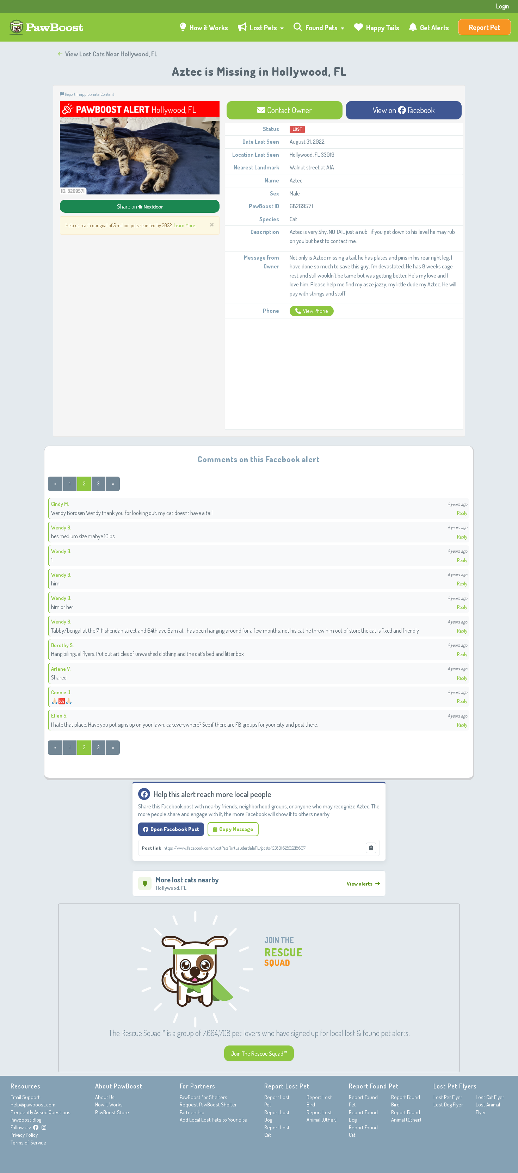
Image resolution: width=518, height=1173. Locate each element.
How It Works (109, 1104)
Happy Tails (382, 27)
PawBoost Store (112, 1112)
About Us (105, 1097)
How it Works (208, 27)
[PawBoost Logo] (47, 27)
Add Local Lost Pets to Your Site (213, 1119)
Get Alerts (434, 27)
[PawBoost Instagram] (44, 1127)
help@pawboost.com (33, 1104)
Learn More (184, 225)
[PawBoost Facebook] (35, 1127)
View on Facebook (404, 110)
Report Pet (484, 27)
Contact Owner (288, 110)
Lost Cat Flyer (490, 1097)
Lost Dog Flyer (448, 1104)
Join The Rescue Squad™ (259, 1053)
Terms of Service (28, 1142)
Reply (462, 513)
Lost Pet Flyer (447, 1097)
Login (502, 6)
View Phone (315, 311)
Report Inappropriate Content (89, 94)
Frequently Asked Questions (40, 1112)
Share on (127, 206)
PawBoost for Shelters (203, 1097)
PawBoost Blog (26, 1119)
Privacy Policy (24, 1134)
